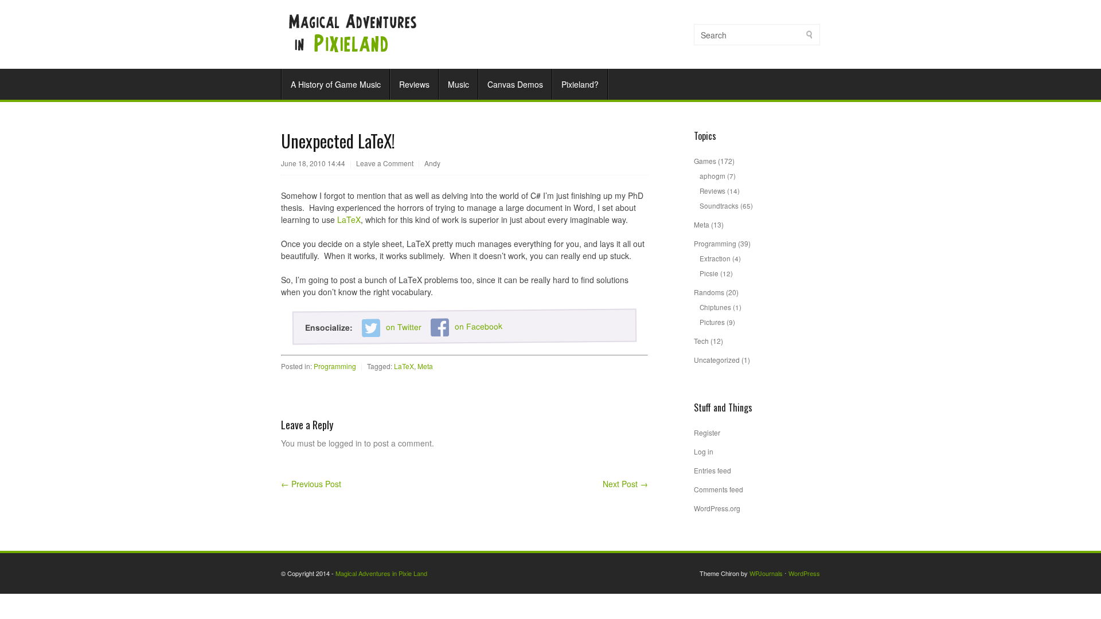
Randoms (709, 292)
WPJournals (766, 573)
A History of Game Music (336, 84)
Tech (701, 341)
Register (707, 432)
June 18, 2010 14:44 (313, 163)
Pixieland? (580, 84)
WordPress (804, 573)
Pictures (712, 322)
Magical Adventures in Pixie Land (381, 573)
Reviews (414, 84)
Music (458, 84)
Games (705, 161)
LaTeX (349, 219)
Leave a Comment (384, 163)
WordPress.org (717, 508)
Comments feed (718, 489)
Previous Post (311, 483)
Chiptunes (715, 307)
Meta (425, 366)
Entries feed (712, 470)
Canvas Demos (515, 84)
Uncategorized (717, 360)
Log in (703, 451)
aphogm (712, 176)
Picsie (709, 273)
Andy (432, 163)
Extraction (715, 258)
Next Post (625, 483)
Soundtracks (719, 205)
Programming (335, 366)
